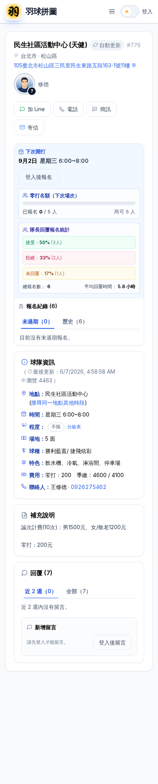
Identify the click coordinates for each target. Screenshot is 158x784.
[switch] (129, 11)
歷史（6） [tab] (75, 321)
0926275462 (89, 487)
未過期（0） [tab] (37, 321)
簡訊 (105, 109)
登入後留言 (112, 642)
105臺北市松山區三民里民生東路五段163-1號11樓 (72, 65)
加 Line (36, 109)
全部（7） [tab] (78, 591)
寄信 (33, 127)
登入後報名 (38, 177)
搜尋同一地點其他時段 (58, 402)
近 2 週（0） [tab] (41, 591)
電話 (72, 109)
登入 (147, 11)
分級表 (74, 427)
